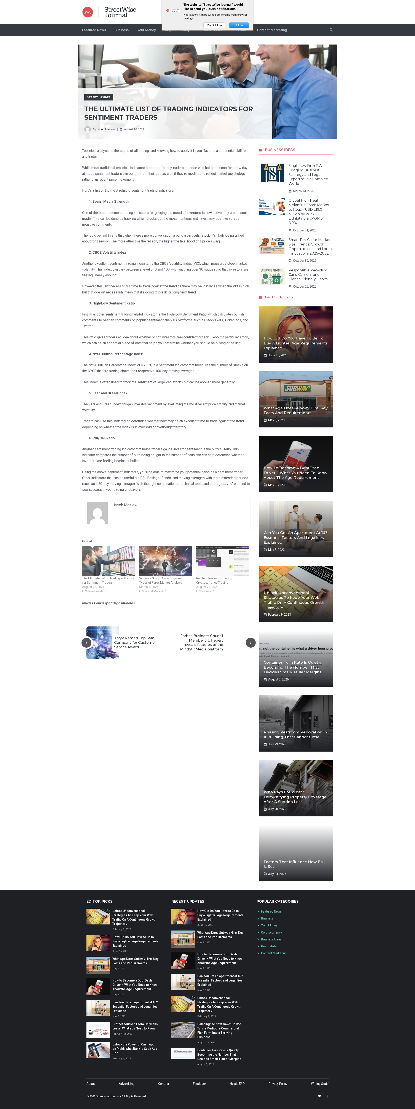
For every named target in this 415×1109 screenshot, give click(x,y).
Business (122, 30)
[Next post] (250, 642)
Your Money (146, 30)
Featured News (94, 30)
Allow (239, 25)
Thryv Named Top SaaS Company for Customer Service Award (135, 642)
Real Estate (269, 946)
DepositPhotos (124, 603)
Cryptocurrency (271, 932)
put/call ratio (221, 449)
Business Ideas (271, 939)
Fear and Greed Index (105, 404)
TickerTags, (233, 320)
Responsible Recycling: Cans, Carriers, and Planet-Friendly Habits (308, 274)
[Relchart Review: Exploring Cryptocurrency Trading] (222, 561)
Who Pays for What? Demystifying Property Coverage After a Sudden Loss (295, 797)
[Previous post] (86, 642)
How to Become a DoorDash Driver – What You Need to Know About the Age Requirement (295, 473)
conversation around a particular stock (181, 235)
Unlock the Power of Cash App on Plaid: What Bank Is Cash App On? (134, 1049)
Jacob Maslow (106, 129)
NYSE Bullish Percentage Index (112, 365)
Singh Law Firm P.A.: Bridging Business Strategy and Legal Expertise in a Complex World (308, 175)
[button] (331, 30)
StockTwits (214, 320)
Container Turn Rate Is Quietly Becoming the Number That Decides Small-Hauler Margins (292, 667)
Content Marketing (272, 30)
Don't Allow (214, 25)
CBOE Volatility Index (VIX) (180, 263)
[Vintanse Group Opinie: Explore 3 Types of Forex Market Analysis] (165, 561)
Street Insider (99, 97)
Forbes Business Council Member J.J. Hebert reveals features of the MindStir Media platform (201, 642)
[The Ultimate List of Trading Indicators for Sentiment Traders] (108, 561)
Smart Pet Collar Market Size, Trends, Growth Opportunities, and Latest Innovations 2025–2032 (311, 246)
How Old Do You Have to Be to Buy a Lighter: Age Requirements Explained (296, 343)
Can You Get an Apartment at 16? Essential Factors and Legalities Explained (295, 537)
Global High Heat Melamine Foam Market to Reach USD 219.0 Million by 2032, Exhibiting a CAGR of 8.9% (309, 211)
